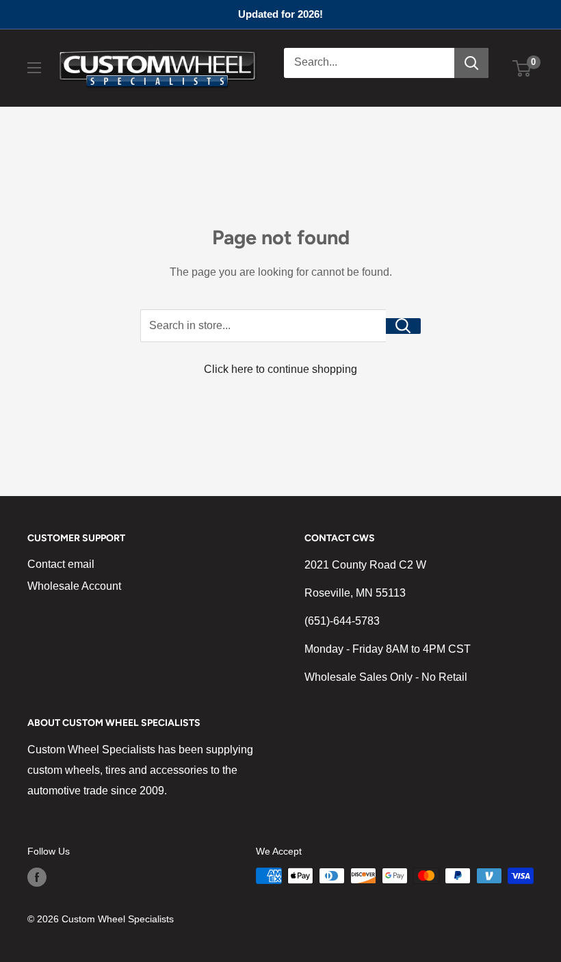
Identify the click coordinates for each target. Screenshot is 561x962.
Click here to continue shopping (280, 369)
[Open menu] (34, 67)
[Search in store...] (403, 326)
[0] (522, 68)
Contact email (60, 564)
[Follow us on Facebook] (37, 877)
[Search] (471, 63)
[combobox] (369, 63)
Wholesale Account (74, 586)
